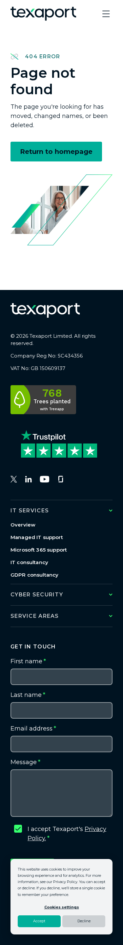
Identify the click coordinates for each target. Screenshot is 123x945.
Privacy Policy (65, 881)
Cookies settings (61, 907)
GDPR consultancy (34, 575)
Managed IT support (36, 537)
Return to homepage (56, 152)
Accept (39, 921)
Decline (84, 921)
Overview (22, 525)
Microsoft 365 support (38, 550)
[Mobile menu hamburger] (106, 13)
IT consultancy (29, 562)
